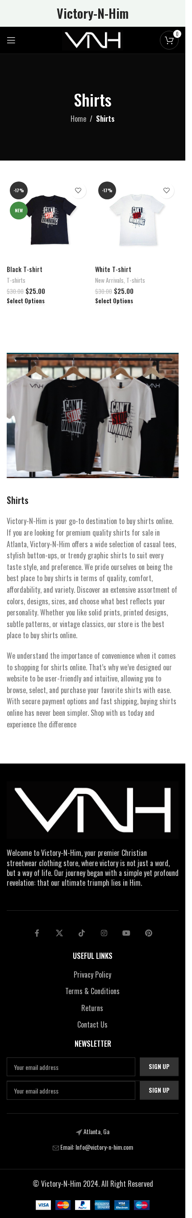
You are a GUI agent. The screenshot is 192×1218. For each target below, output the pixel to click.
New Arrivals (109, 280)
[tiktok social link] (82, 933)
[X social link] (59, 933)
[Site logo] (93, 39)
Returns (92, 1008)
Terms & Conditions (92, 991)
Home (78, 118)
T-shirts (16, 280)
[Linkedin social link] (104, 933)
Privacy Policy (92, 974)
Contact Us (92, 1024)
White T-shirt (113, 269)
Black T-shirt (24, 269)
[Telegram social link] (126, 933)
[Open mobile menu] (11, 40)
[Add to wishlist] (78, 190)
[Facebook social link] (37, 933)
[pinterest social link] (149, 933)
